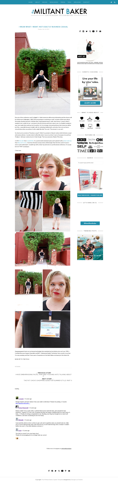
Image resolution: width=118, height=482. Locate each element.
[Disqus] (43, 417)
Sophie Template (58, 479)
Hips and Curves (22, 142)
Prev (79, 246)
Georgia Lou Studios (77, 479)
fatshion (17, 366)
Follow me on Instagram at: (59, 448)
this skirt (21, 140)
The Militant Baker (47, 479)
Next (101, 246)
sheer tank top (68, 140)
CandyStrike (30, 140)
